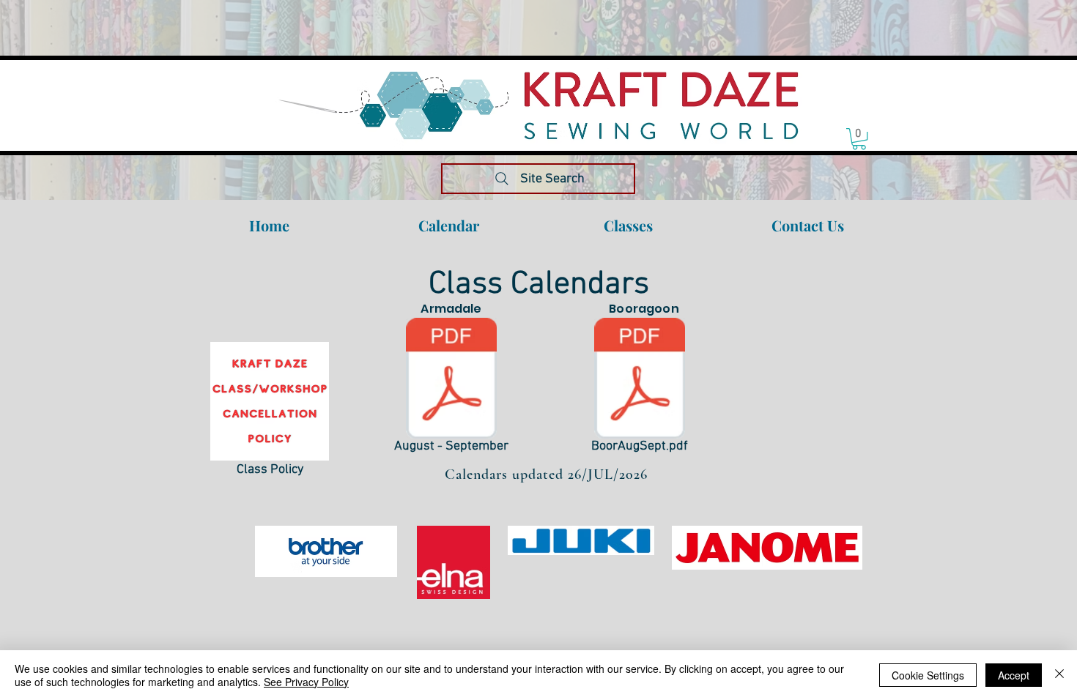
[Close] (1059, 675)
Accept (1013, 675)
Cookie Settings (928, 675)
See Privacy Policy (306, 681)
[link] (859, 138)
